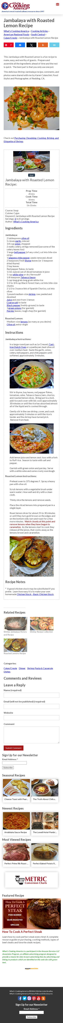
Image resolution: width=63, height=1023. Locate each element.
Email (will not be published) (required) (24, 701)
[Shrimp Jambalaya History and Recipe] (15, 623)
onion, (18, 243)
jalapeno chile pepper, (19, 257)
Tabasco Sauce (28, 277)
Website (8, 712)
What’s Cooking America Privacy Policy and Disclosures (31, 994)
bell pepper (19, 252)
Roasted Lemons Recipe (15, 653)
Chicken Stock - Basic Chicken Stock (35, 594)
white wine (18, 274)
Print (31, 175)
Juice (9, 299)
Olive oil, (11, 324)
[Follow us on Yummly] (43, 998)
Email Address (10, 759)
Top (59, 1019)
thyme (28, 260)
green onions (14, 308)
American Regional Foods (16, 34)
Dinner (22, 668)
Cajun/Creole (10, 37)
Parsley (10, 310)
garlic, (18, 241)
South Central (38, 34)
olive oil (25, 238)
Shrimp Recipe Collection (41, 631)
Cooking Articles (39, 31)
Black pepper (13, 305)
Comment (9, 724)
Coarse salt (12, 302)
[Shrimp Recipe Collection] (41, 623)
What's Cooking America (16, 31)
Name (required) (13, 690)
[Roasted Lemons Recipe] (15, 645)
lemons (24, 321)
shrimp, (32, 294)
